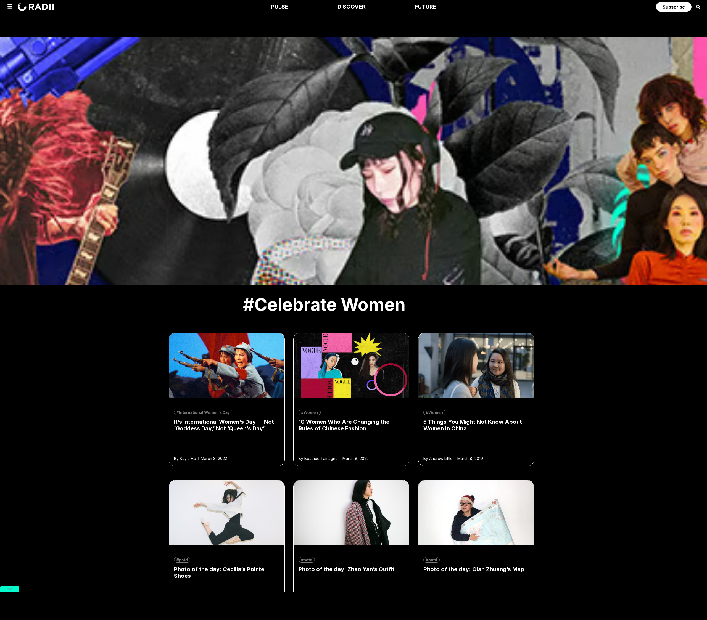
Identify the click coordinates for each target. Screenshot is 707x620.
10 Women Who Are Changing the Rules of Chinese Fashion (344, 425)
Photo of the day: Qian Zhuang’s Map (473, 569)
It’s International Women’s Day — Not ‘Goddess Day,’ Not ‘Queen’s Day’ (224, 425)
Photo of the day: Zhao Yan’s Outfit (346, 569)
